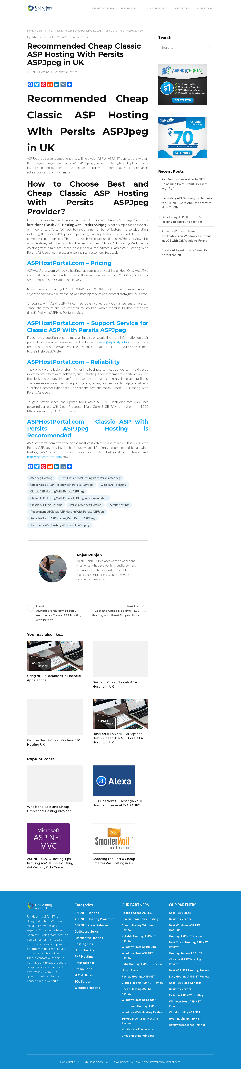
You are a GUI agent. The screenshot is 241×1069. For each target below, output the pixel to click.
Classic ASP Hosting (113, 484)
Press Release (84, 963)
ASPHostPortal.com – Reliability (73, 361)
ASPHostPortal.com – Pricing (69, 263)
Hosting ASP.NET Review (185, 936)
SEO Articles (83, 975)
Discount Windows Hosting (140, 919)
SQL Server (82, 981)
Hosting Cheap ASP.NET (138, 912)
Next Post (115, 611)
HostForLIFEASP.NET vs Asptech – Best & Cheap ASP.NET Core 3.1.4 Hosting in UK (119, 738)
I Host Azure (130, 970)
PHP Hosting (83, 956)
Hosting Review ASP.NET (185, 953)
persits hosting (119, 505)
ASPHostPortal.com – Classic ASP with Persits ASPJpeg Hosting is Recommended (87, 428)
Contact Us (182, 8)
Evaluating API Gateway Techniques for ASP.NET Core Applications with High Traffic (186, 202)
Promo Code (83, 969)
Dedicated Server (87, 931)
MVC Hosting (129, 8)
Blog (39, 30)
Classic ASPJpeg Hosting (46, 505)
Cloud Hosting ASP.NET (185, 1012)
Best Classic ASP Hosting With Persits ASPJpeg (90, 478)
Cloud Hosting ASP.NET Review (142, 982)
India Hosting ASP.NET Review (142, 964)
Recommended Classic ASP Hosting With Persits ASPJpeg (67, 511)
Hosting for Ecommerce (138, 1029)
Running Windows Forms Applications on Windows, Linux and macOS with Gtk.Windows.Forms (186, 235)
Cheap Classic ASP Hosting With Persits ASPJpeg (61, 484)
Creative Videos (180, 912)
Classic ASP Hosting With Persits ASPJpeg (57, 491)
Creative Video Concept (185, 982)
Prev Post (58, 613)
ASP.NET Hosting (103, 8)
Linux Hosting (84, 950)
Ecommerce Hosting (88, 938)
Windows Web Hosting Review (142, 1012)
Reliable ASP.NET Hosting (186, 995)
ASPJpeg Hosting (41, 478)
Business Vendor (180, 919)
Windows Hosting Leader (139, 999)
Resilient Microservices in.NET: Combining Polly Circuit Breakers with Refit (184, 183)
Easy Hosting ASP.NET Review (189, 976)
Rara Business (121, 1062)
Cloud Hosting (156, 8)
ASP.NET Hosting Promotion (94, 919)
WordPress (173, 1062)
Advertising (205, 8)
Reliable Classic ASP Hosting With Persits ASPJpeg (62, 518)
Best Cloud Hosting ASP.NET (141, 1006)
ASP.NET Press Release (91, 925)
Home (30, 30)
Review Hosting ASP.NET (138, 976)
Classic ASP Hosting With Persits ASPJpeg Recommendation (68, 498)
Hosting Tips (83, 944)
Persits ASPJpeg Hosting (85, 505)
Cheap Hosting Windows (138, 1035)
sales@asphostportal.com (116, 342)
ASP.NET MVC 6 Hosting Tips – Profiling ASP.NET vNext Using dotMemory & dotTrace (50, 863)
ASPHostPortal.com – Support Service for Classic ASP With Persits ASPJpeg (87, 326)
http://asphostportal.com (44, 457)
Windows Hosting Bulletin (139, 946)
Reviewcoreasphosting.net (187, 1024)
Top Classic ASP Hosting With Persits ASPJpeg (59, 525)
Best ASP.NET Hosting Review (189, 970)
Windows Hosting (66, 72)
